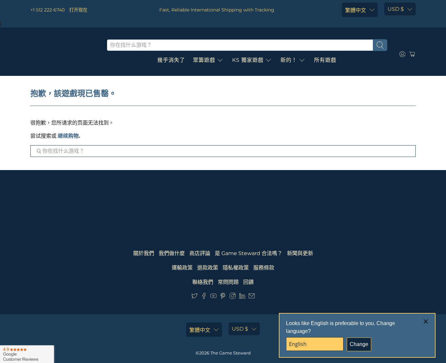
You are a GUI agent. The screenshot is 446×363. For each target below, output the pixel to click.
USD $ (396, 9)
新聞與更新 (300, 253)
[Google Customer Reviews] (27, 354)
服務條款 (263, 268)
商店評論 (199, 253)
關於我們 (143, 253)
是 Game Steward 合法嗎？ (248, 253)
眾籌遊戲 (204, 60)
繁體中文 (355, 10)
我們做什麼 (172, 253)
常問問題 (228, 282)
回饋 (248, 282)
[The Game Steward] (63, 54)
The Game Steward (230, 352)
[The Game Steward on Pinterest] (223, 297)
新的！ (288, 60)
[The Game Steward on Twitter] (194, 297)
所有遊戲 (325, 60)
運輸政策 (182, 268)
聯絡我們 (202, 282)
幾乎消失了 (171, 60)
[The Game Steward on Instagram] (233, 297)
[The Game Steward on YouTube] (213, 297)
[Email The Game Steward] (251, 297)
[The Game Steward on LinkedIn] (242, 297)
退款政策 (207, 268)
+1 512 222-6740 (47, 10)
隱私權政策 (236, 268)
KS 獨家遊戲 (247, 60)
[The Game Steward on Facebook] (204, 297)
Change (359, 344)
